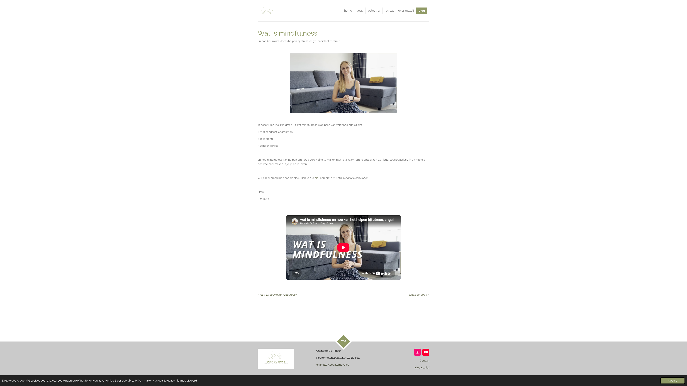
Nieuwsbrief (422, 367)
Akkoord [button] (672, 380)
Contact (424, 360)
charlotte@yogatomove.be (332, 364)
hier (317, 178)
